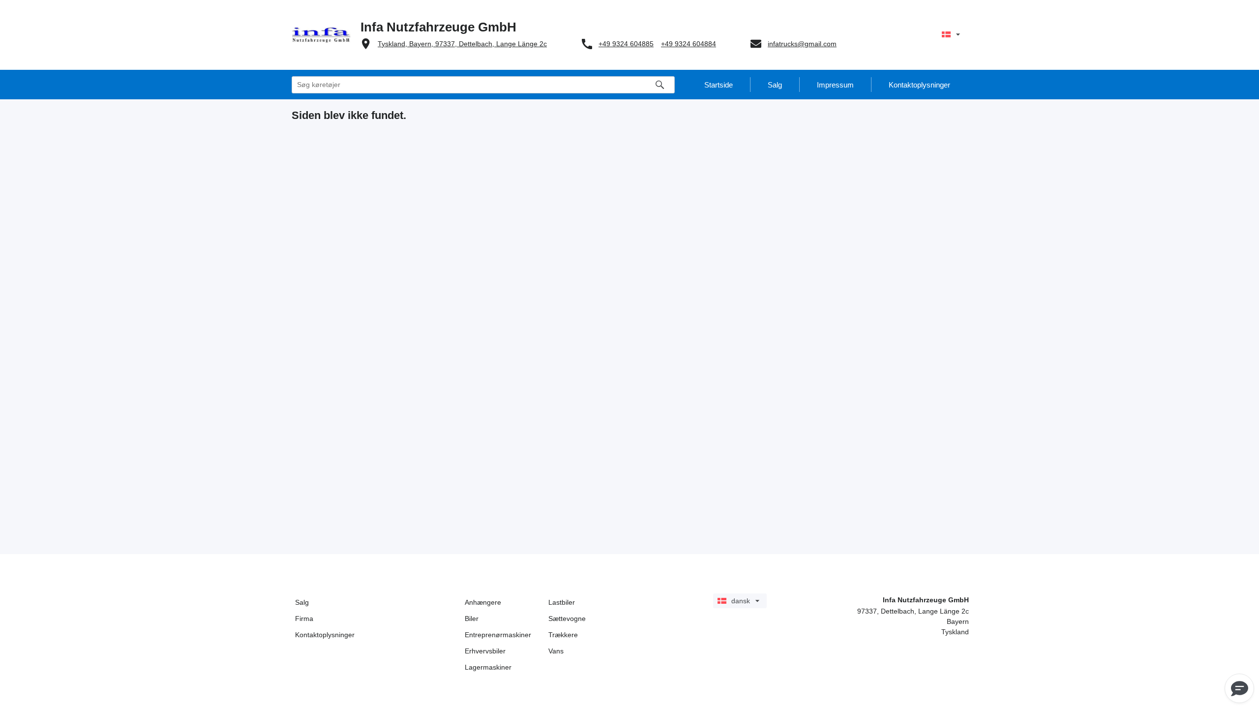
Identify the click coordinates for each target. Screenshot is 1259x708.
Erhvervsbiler (485, 651)
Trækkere (563, 635)
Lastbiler (561, 602)
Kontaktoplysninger (325, 635)
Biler (472, 618)
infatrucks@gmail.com (802, 44)
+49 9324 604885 (626, 44)
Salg (302, 602)
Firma (304, 618)
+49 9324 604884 (688, 44)
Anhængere (483, 602)
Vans (556, 651)
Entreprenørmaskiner (498, 635)
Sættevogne (567, 618)
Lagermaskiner (488, 667)
